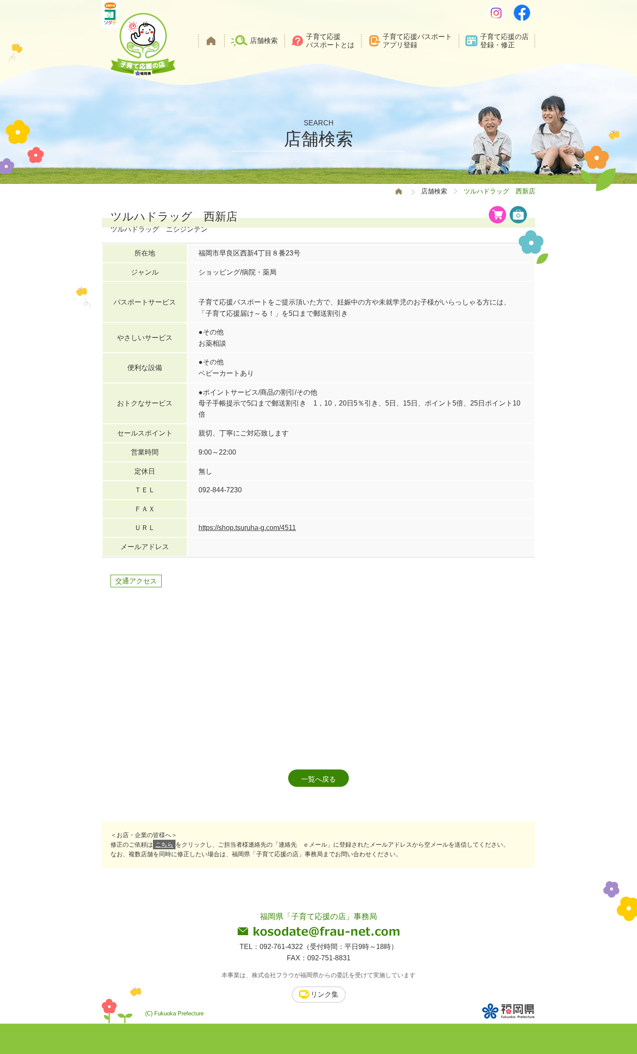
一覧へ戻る (318, 779)
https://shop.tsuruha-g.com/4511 (247, 527)
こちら (164, 844)
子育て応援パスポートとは (330, 41)
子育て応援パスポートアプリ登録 (417, 41)
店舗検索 (264, 40)
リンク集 (324, 994)
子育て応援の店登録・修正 (504, 41)
